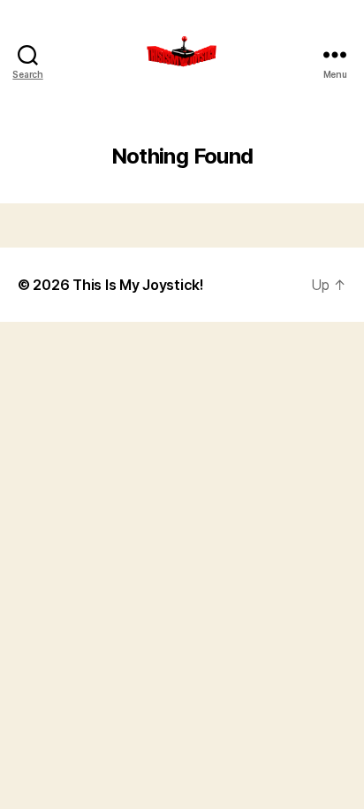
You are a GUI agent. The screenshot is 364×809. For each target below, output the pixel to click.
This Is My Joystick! (138, 285)
